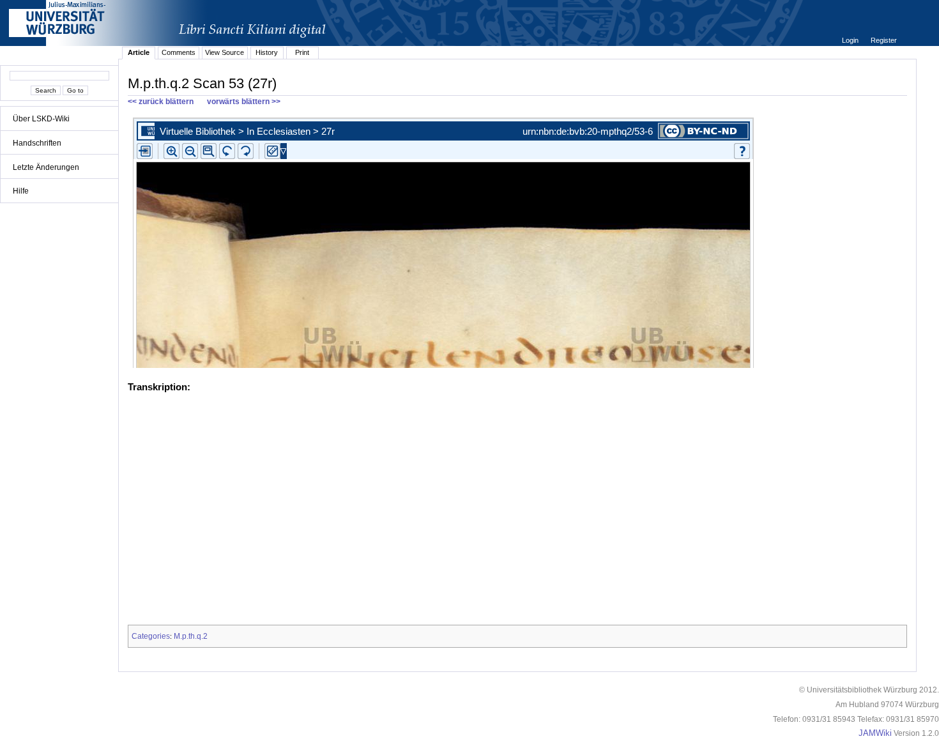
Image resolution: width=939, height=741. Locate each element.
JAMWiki (875, 733)
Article (138, 52)
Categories (151, 636)
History (267, 52)
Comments (178, 52)
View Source (224, 52)
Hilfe (21, 191)
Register (884, 40)
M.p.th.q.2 (191, 636)
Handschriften (37, 143)
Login (851, 40)
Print (302, 52)
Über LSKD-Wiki (41, 118)
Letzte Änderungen (46, 167)
